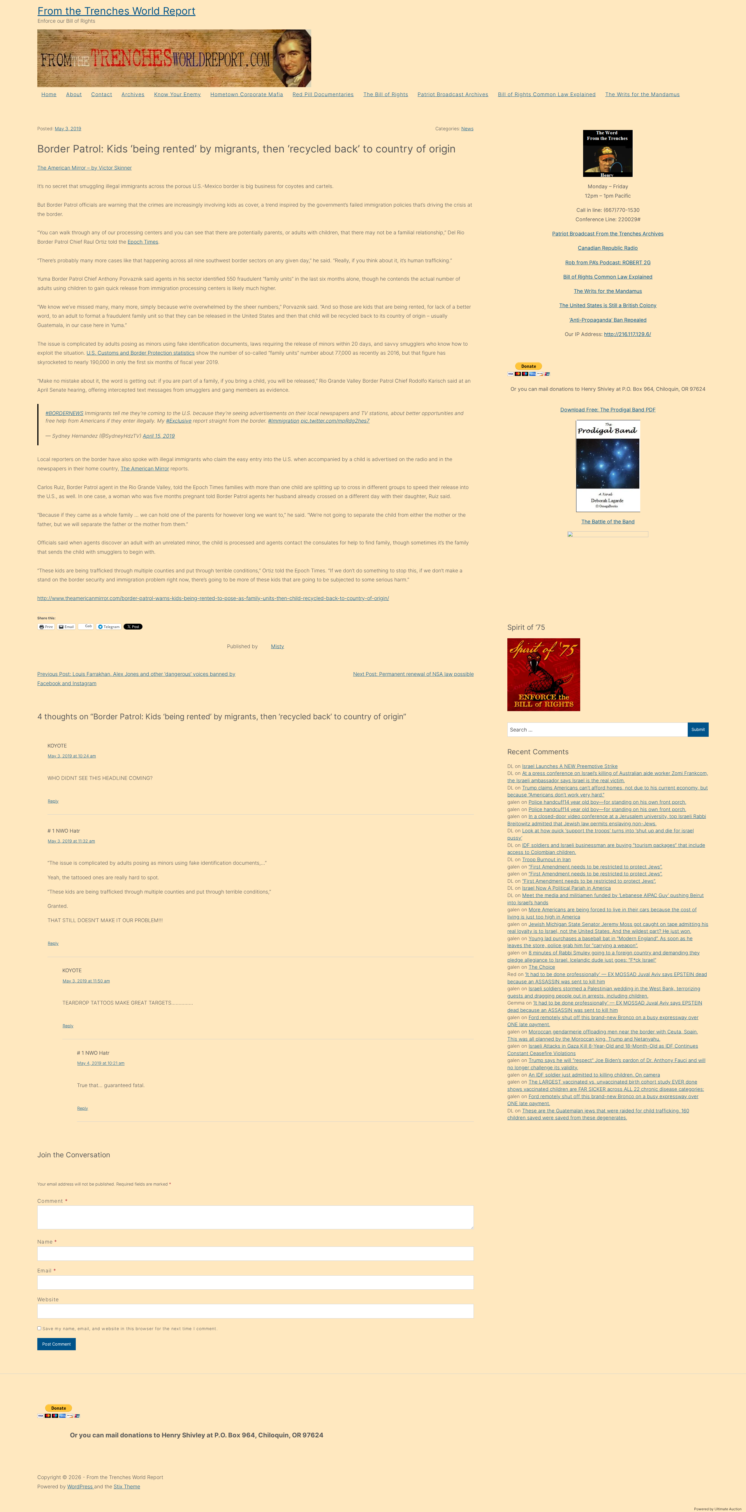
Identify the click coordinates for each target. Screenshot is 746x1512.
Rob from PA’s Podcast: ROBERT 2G (608, 262)
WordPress (80, 1486)
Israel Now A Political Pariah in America (566, 888)
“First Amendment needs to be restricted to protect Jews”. (595, 867)
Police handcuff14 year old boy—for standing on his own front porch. (607, 802)
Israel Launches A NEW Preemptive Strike (570, 766)
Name (45, 1242)
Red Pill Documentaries (323, 94)
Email (44, 1270)
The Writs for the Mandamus (642, 94)
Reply (53, 801)
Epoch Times (143, 242)
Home (49, 94)
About (74, 94)
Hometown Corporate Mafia (246, 94)
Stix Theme (127, 1486)
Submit (698, 729)
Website (48, 1299)
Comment (52, 1201)
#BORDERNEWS (64, 413)
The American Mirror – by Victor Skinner (84, 168)
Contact (101, 94)
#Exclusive (178, 421)
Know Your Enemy (177, 94)
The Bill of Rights (385, 94)
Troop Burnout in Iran (546, 859)
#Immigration (283, 421)
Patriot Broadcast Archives (453, 94)
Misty (277, 646)
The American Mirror (145, 468)
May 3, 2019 (68, 128)
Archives (133, 94)
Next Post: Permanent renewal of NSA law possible (413, 674)
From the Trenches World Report (117, 11)
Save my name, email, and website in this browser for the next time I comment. (130, 1328)
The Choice (542, 967)
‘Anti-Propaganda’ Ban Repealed (608, 320)
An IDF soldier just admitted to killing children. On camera (594, 1075)
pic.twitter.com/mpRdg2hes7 (335, 421)
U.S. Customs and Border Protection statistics (141, 353)
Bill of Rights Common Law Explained (547, 94)
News (467, 128)
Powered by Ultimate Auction (718, 1509)
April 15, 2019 (159, 436)
